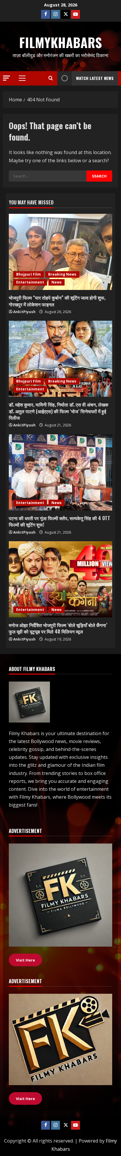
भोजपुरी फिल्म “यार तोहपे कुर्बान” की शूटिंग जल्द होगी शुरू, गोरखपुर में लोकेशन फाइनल (57, 301)
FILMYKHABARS (60, 42)
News (56, 282)
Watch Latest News (95, 78)
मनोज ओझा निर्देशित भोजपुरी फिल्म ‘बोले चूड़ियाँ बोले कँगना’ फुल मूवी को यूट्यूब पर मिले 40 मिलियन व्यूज (58, 628)
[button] (6, 78)
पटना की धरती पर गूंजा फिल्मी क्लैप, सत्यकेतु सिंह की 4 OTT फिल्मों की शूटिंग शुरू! (59, 521)
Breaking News (62, 274)
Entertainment (30, 282)
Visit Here (25, 1098)
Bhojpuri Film (28, 274)
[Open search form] (50, 78)
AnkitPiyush (24, 311)
